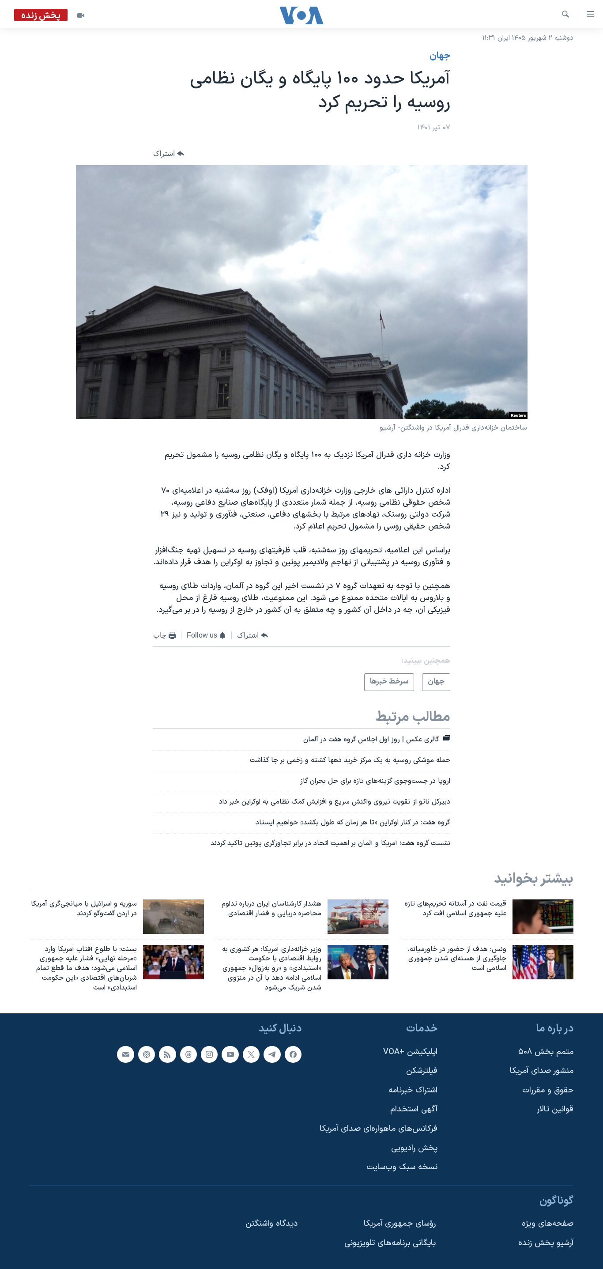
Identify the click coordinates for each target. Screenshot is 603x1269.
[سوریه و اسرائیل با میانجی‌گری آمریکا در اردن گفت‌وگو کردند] (173, 916)
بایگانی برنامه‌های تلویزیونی (390, 1243)
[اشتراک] (125, 1054)
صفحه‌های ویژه (547, 1224)
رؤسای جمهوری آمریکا (400, 1224)
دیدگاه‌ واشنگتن (271, 1224)
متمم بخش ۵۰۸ (545, 1052)
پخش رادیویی (414, 1148)
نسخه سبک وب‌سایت (401, 1167)
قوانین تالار (555, 1109)
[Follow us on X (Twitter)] (251, 1054)
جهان (440, 56)
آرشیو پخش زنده (545, 1243)
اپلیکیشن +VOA (410, 1052)
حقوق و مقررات (547, 1090)
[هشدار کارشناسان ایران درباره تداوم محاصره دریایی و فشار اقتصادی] (358, 916)
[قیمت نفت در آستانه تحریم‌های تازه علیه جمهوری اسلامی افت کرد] (543, 916)
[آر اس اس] (167, 1054)
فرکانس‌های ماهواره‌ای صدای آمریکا (378, 1129)
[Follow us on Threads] (188, 1054)
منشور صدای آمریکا (541, 1071)
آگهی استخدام (413, 1109)
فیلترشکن (421, 1071)
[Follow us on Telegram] (272, 1054)
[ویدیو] (81, 15)
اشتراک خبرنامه (412, 1090)
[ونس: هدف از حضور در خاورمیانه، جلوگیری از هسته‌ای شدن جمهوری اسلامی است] (543, 962)
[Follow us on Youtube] (230, 1054)
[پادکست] (146, 1054)
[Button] (168, 154)
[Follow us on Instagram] (209, 1054)
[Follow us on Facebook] (293, 1054)
